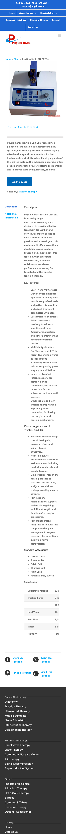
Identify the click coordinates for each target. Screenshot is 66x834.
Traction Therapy (27, 191)
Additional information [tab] (11, 215)
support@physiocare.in (33, 6)
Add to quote (19, 181)
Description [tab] (11, 206)
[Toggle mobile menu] (59, 35)
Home (8, 59)
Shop (16, 59)
